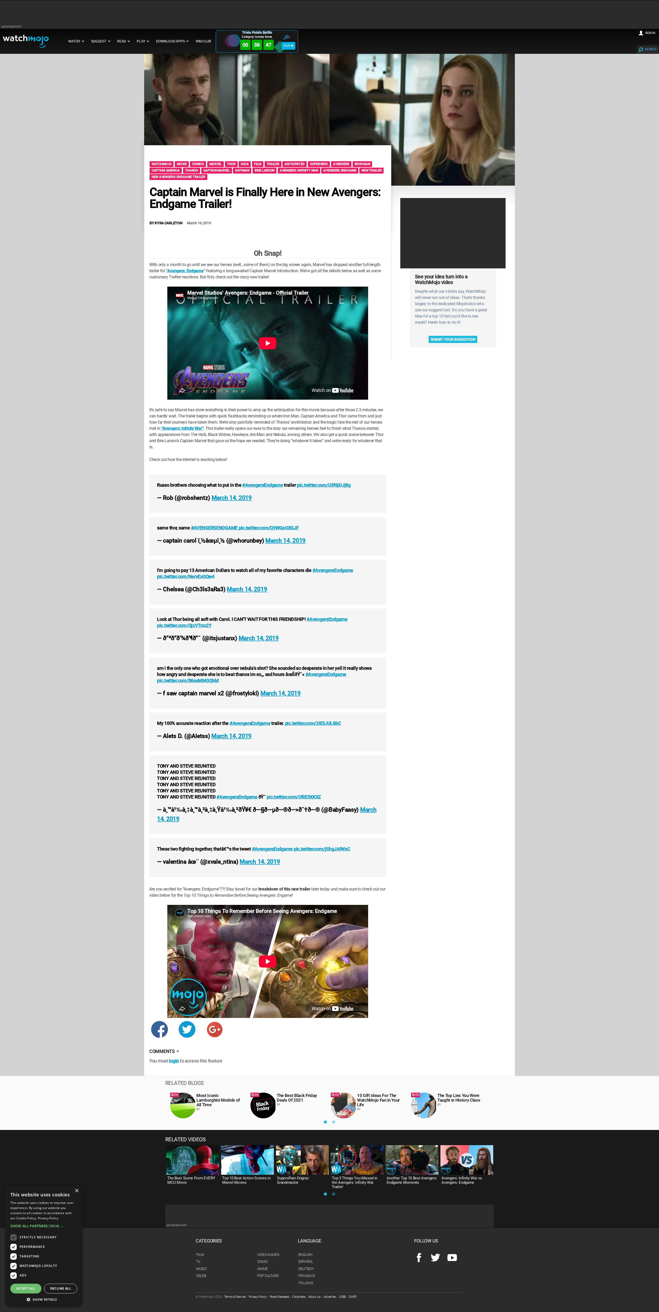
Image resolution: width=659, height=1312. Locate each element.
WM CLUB (203, 41)
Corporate (298, 1297)
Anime (262, 1269)
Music (201, 1269)
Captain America (166, 170)
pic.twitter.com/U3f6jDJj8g (324, 485)
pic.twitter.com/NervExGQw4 (185, 576)
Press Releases (279, 1297)
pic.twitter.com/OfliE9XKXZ (294, 797)
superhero (319, 164)
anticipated (294, 164)
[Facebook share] (159, 1032)
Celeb (201, 1276)
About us (314, 1297)
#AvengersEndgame (262, 485)
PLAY (287, 45)
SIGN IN (650, 33)
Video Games (268, 1255)
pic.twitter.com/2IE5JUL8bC (313, 723)
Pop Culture (268, 1276)
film (257, 164)
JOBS (342, 1297)
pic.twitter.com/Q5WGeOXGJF (269, 527)
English (305, 1255)
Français (306, 1276)
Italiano (305, 1283)
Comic (262, 1261)
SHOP (353, 1297)
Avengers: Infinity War (299, 170)
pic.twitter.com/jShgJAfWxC (322, 849)
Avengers (341, 164)
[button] (43, 1225)
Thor (231, 164)
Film (200, 1255)
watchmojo (161, 164)
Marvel (215, 164)
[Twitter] (435, 1258)
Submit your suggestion (453, 339)
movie (182, 164)
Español (305, 1261)
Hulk (245, 164)
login (174, 1061)
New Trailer (371, 170)
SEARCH (650, 49)
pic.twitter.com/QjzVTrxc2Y (184, 625)
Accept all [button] (26, 1288)
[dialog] (43, 1246)
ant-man (242, 170)
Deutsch (306, 1269)
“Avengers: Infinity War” (182, 428)
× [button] (77, 1191)
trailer (273, 164)
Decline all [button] (60, 1288)
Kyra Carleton (168, 223)
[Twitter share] (187, 1032)
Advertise (330, 1297)
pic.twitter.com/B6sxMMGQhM (188, 680)
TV (198, 1261)
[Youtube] (452, 1258)
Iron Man (362, 164)
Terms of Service (235, 1297)
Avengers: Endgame (339, 170)
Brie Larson (264, 170)
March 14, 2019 (232, 497)
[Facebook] (419, 1258)
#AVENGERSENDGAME (214, 527)
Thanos (191, 170)
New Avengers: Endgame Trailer (178, 177)
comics (198, 164)
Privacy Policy (257, 1297)
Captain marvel (216, 170)
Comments (164, 1051)
